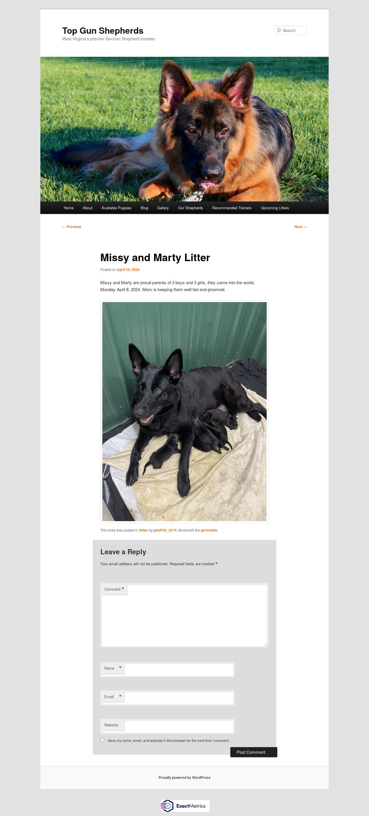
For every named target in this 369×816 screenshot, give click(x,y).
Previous (71, 226)
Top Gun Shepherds (103, 30)
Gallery (163, 207)
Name (113, 668)
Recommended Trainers (232, 207)
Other (143, 530)
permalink (209, 530)
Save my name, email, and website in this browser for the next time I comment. (168, 740)
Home (69, 207)
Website (111, 725)
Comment (114, 589)
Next (301, 226)
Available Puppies (116, 207)
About (88, 207)
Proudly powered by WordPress (184, 777)
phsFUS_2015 (165, 530)
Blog (144, 207)
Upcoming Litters (275, 207)
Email (113, 696)
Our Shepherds (190, 207)
